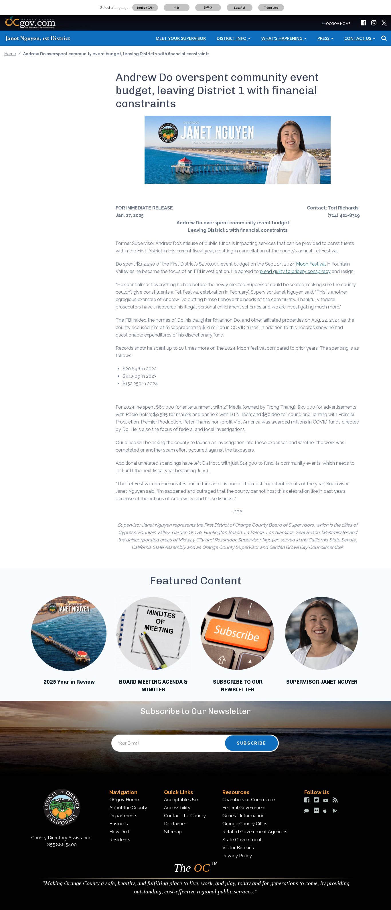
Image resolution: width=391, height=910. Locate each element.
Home (10, 54)
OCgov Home (124, 799)
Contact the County (185, 815)
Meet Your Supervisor (181, 38)
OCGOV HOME (338, 23)
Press (324, 38)
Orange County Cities (244, 823)
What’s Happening (282, 38)
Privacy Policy (237, 855)
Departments (123, 815)
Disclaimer (175, 823)
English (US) (145, 7)
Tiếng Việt (271, 7)
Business (118, 823)
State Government (242, 839)
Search (383, 38)
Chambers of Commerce (248, 799)
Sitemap (173, 831)
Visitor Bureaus (238, 847)
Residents (119, 839)
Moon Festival (311, 264)
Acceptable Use (181, 799)
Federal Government (244, 807)
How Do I (119, 831)
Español (239, 7)
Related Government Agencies (254, 831)
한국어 (208, 7)
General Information (243, 815)
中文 (176, 7)
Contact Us (358, 38)
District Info (232, 38)
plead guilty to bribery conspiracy (295, 271)
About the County (128, 807)
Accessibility (177, 807)
